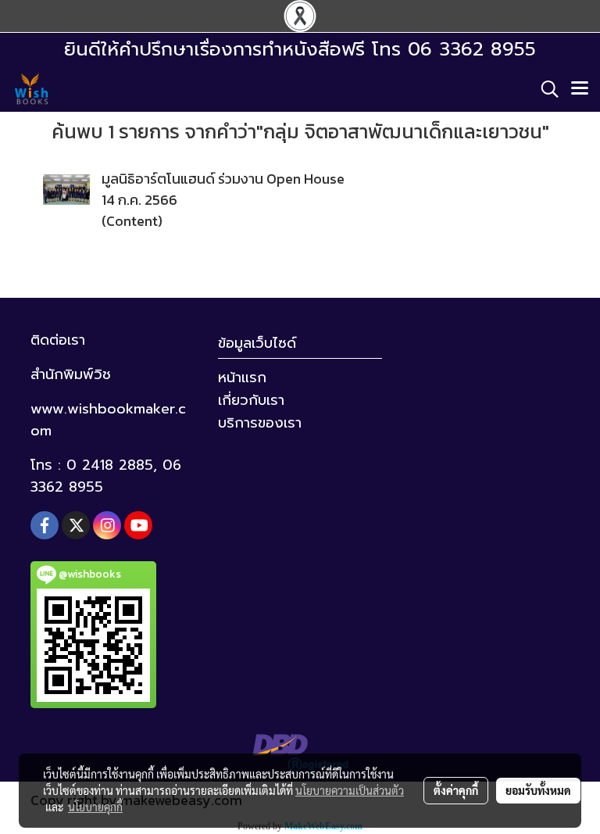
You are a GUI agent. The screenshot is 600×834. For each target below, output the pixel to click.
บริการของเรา (260, 423)
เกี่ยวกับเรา (251, 400)
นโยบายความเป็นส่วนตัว (349, 790)
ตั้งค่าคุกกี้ (456, 790)
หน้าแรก (242, 377)
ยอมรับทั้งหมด (538, 790)
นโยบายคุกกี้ (95, 807)
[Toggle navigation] (579, 89)
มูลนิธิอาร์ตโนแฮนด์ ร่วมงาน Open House (223, 178)
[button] (544, 89)
